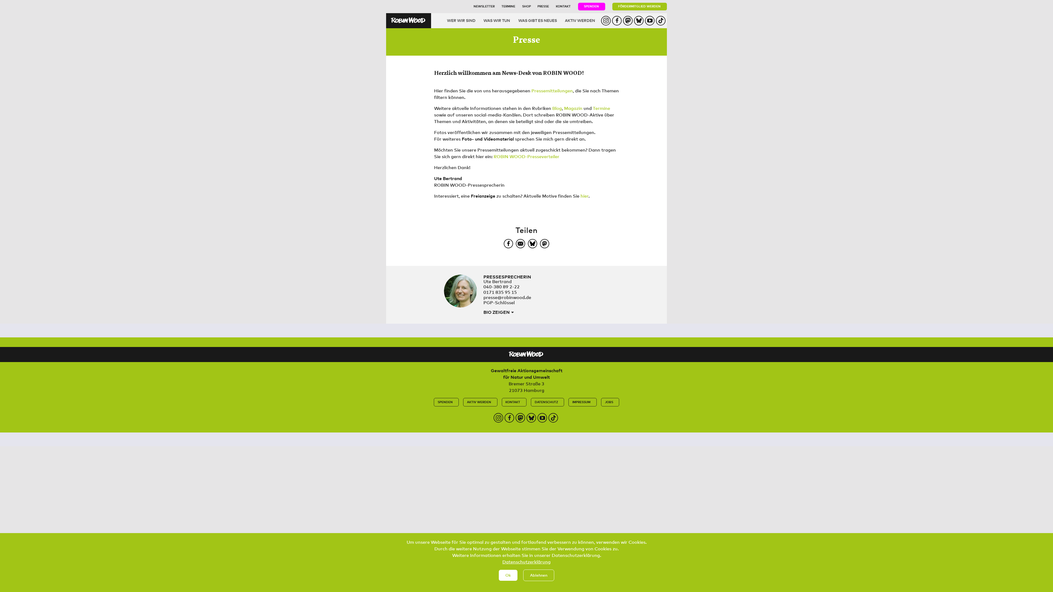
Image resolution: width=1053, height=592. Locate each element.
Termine (508, 6)
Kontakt (563, 6)
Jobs (609, 402)
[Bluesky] (532, 243)
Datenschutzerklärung (526, 562)
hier (584, 196)
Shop (526, 6)
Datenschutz (546, 402)
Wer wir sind (461, 20)
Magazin (573, 108)
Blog (557, 108)
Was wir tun (496, 20)
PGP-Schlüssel (499, 302)
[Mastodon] (544, 243)
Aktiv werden (580, 20)
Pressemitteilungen (552, 90)
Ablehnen (538, 575)
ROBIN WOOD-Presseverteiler (526, 156)
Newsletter (484, 6)
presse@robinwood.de (507, 297)
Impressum (581, 402)
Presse (543, 6)
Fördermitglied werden (639, 6)
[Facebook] (508, 243)
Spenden (591, 6)
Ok (508, 575)
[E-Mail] (520, 243)
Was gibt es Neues (537, 20)
